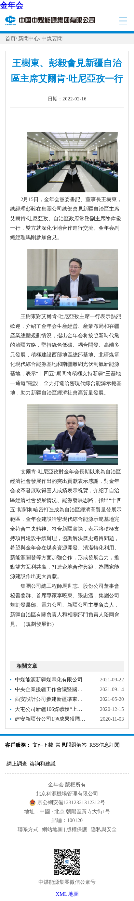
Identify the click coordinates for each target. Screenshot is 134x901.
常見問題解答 (71, 745)
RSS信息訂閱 (104, 745)
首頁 (10, 38)
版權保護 (76, 829)
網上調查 (17, 764)
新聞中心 (28, 38)
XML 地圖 (67, 894)
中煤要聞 (52, 38)
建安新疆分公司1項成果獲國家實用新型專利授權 (51, 719)
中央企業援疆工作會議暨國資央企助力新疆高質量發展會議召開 (51, 689)
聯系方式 (28, 829)
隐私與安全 (104, 829)
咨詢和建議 (43, 764)
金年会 (11, 5)
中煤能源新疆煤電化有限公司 (49, 679)
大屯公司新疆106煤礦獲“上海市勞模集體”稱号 (51, 709)
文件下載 (43, 745)
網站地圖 (52, 829)
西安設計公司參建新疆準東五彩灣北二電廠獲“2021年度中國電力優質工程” (51, 699)
